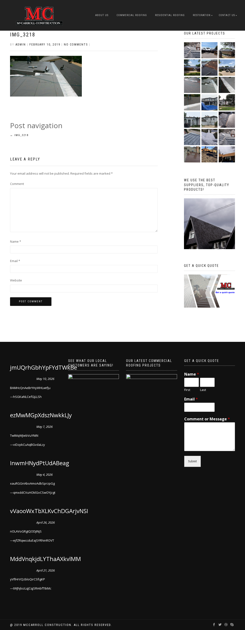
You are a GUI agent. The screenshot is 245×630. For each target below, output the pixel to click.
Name (15, 241)
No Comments (76, 44)
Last (203, 390)
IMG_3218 (22, 35)
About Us (101, 15)
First (187, 390)
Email (15, 261)
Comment (17, 184)
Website (16, 280)
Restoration (202, 15)
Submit (192, 461)
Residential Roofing (170, 15)
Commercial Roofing (132, 15)
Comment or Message (207, 419)
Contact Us (227, 15)
